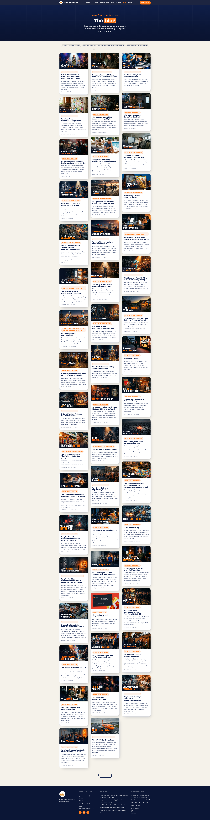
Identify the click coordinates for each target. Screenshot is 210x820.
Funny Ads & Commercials (103, 49)
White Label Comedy (70, 2)
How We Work (104, 2)
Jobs (132, 811)
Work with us (145, 2)
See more (105, 775)
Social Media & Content (122, 49)
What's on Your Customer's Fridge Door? (112, 807)
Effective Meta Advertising (71, 45)
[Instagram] (84, 812)
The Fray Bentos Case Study (139, 802)
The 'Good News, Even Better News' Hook (112, 805)
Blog (124, 2)
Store (130, 2)
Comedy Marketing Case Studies (137, 45)
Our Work (95, 2)
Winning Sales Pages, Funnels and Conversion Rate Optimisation (104, 45)
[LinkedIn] (87, 812)
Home (88, 2)
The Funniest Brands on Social (140, 800)
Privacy (133, 814)
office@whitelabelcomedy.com (87, 808)
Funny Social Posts (86, 49)
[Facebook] (80, 812)
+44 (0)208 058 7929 (86, 803)
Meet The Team (116, 2)
